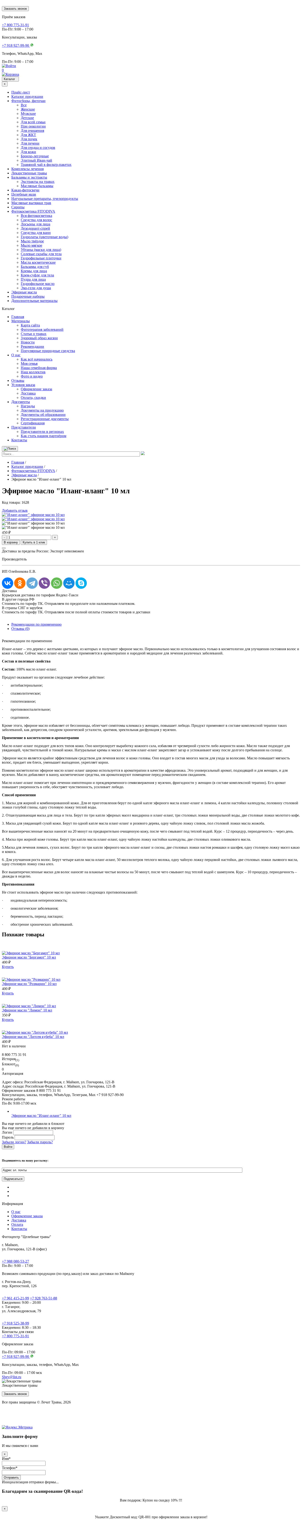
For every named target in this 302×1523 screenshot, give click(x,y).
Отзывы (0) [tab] (20, 629)
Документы (20, 402)
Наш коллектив (33, 372)
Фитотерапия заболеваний (42, 329)
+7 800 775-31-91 (15, 1336)
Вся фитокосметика (36, 216)
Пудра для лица (33, 279)
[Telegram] (32, 583)
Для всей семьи (33, 122)
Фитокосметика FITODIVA (33, 211)
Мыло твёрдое (32, 241)
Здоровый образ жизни (39, 338)
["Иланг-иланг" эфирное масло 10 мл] (33, 515)
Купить (8, 967)
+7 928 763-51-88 (43, 1298)
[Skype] (81, 583)
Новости (28, 342)
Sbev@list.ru (11, 1377)
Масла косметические (38, 262)
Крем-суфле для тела (37, 275)
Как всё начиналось (36, 359)
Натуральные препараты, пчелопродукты (44, 199)
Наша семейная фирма (39, 368)
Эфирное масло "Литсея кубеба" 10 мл (33, 1037)
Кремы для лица (34, 271)
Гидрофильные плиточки (41, 258)
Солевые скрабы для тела (41, 254)
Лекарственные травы (29, 173)
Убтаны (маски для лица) (41, 250)
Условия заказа (23, 385)
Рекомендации (32, 346)
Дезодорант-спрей (35, 228)
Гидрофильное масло (38, 284)
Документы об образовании (43, 415)
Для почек (29, 139)
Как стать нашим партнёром (43, 436)
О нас (16, 355)
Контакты (19, 440)
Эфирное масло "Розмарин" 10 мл (29, 984)
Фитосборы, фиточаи (28, 101)
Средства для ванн (36, 233)
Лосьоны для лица (35, 224)
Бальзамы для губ (35, 267)
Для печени (30, 143)
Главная (17, 317)
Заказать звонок (15, 8)
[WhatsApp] (56, 583)
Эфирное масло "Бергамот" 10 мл (29, 957)
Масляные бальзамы (37, 186)
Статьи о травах (33, 334)
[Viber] (44, 583)
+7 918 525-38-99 (15, 1323)
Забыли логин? (14, 1142)
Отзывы (17, 381)
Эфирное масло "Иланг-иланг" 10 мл (41, 1116)
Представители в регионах (42, 432)
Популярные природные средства (48, 351)
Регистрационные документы (45, 419)
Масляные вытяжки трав (31, 203)
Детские (27, 118)
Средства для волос (36, 220)
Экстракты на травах (38, 182)
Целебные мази (23, 194)
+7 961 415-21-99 (15, 1298)
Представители (23, 427)
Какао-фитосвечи (25, 190)
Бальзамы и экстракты (29, 177)
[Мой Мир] (69, 583)
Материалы (20, 321)
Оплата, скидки (33, 398)
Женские (28, 109)
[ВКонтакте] (7, 583)
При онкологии (33, 126)
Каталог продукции (27, 97)
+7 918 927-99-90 (16, 1357)
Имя (6, 1459)
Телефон (9, 1468)
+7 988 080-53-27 (15, 1261)
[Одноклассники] (19, 583)
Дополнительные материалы (34, 301)
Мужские (28, 114)
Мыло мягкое (31, 245)
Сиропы (18, 207)
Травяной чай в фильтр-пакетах (46, 165)
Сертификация (33, 423)
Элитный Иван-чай (36, 160)
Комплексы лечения (27, 169)
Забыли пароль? (40, 1142)
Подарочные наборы (28, 296)
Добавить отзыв (15, 510)
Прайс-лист (20, 92)
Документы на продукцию (42, 410)
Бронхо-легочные (35, 156)
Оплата (17, 1224)
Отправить (11, 1477)
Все (24, 105)
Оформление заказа (36, 389)
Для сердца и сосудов (38, 148)
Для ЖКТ (28, 135)
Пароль (8, 1137)
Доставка (28, 393)
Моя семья (29, 363)
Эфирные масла (24, 292)
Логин (7, 1132)
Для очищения (32, 131)
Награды (28, 406)
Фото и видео (32, 376)
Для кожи (28, 152)
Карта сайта (30, 325)
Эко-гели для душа (36, 288)
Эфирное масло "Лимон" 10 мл (27, 1010)
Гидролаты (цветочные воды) (44, 237)
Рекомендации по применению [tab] (36, 624)
